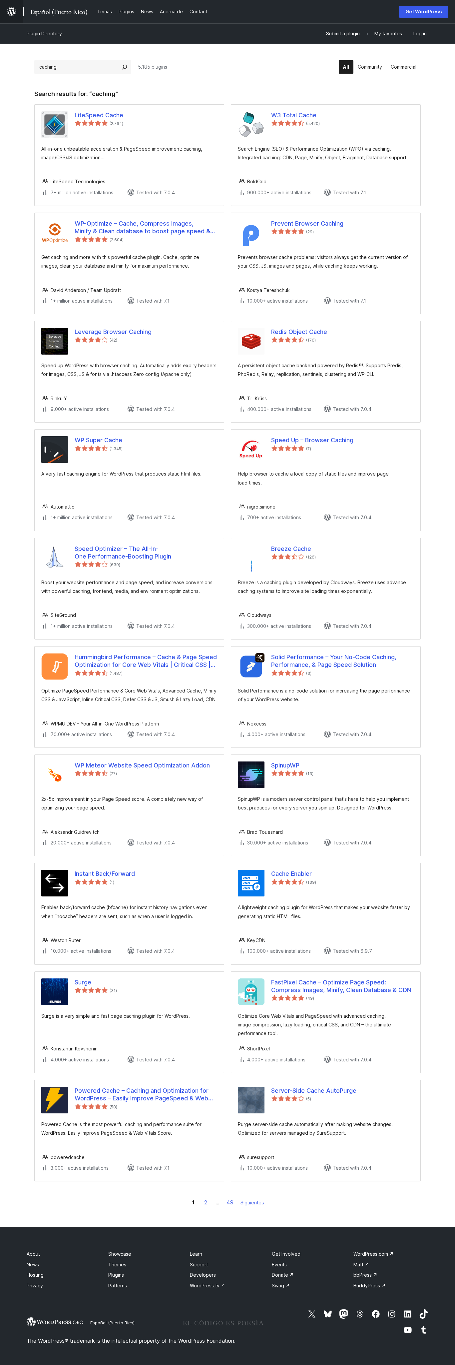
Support (199, 1264)
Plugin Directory (44, 33)
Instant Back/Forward (105, 873)
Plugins (116, 1275)
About (33, 1254)
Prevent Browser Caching (307, 223)
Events (279, 1264)
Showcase (119, 1254)
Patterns (117, 1285)
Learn (196, 1254)
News (33, 1264)
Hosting (35, 1275)
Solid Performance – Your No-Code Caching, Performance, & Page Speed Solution (333, 661)
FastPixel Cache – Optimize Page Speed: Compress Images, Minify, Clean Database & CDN (341, 986)
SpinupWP (285, 765)
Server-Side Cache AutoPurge (313, 1090)
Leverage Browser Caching (113, 331)
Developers (203, 1275)
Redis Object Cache (299, 331)
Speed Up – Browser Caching (312, 440)
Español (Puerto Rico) (112, 1322)
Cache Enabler (291, 873)
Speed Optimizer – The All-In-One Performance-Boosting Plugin (123, 552)
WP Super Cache (98, 440)
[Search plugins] (124, 67)
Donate (283, 1275)
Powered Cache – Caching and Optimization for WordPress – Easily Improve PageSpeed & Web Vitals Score (142, 1094)
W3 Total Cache (293, 115)
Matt (361, 1264)
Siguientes (252, 1202)
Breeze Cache (291, 548)
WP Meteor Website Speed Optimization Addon (142, 765)
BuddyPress (369, 1285)
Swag (281, 1285)
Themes (117, 1264)
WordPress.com (373, 1254)
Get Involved (286, 1254)
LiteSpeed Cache (99, 115)
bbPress (365, 1275)
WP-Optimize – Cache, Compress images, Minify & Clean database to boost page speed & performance (142, 227)
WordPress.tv (207, 1285)
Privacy (35, 1285)
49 (230, 1202)
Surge (83, 982)
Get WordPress (423, 11)
